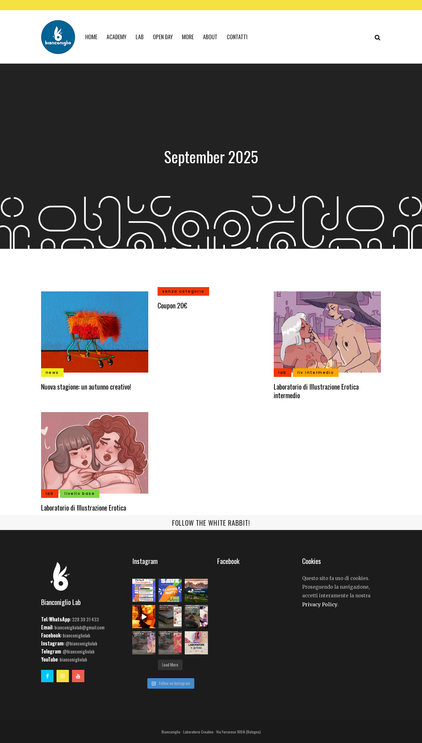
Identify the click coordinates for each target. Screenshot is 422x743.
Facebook (51, 635)
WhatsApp (59, 619)
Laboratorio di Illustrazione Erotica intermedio (316, 391)
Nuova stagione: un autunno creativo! (86, 386)
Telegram (51, 651)
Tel (44, 619)
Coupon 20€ (172, 305)
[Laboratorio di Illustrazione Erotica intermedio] (327, 331)
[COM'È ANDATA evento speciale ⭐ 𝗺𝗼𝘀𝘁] (143, 616)
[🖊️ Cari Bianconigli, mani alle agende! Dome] (170, 590)
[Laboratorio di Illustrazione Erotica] (94, 452)
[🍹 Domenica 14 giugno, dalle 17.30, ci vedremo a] (143, 590)
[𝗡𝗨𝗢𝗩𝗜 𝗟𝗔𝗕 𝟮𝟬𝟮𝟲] (170, 616)
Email (46, 627)
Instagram (52, 643)
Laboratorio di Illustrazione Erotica (83, 507)
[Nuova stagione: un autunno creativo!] (94, 331)
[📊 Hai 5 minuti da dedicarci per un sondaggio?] (196, 590)
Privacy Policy (319, 604)
